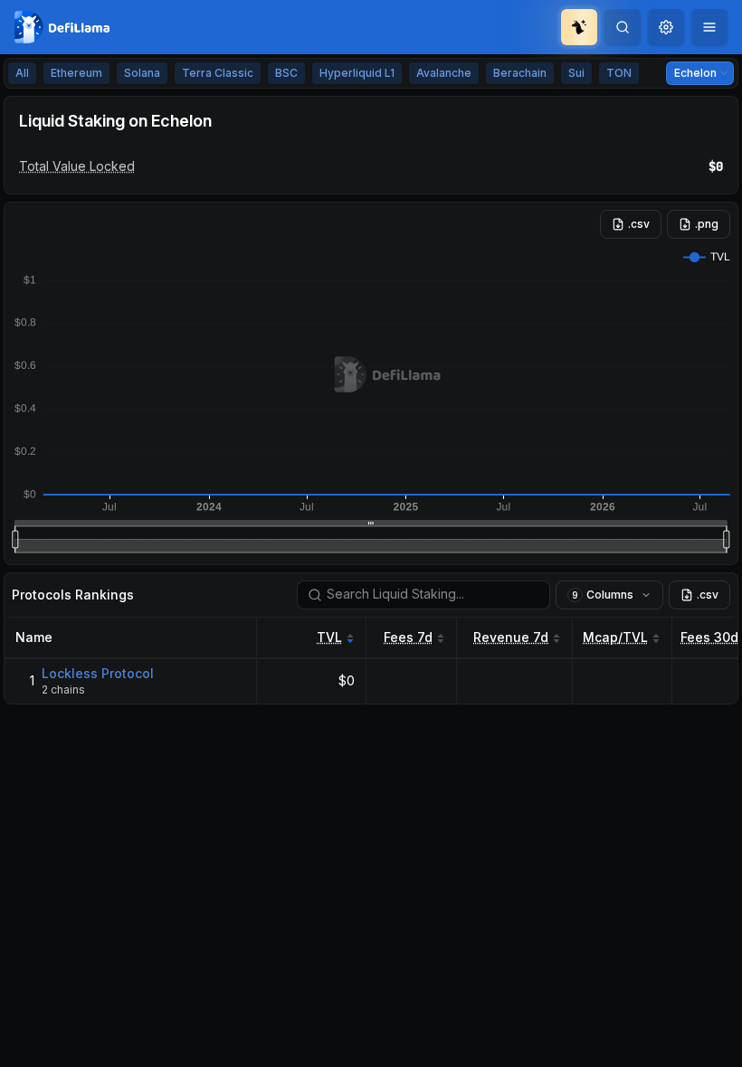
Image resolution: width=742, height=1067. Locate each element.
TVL (329, 637)
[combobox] (666, 27)
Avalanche (443, 73)
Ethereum (76, 73)
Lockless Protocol (98, 673)
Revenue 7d (510, 637)
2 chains (63, 689)
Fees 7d (408, 637)
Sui (576, 73)
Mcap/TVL (615, 637)
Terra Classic (217, 73)
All (22, 73)
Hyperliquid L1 (357, 73)
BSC (286, 73)
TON (619, 73)
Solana (142, 73)
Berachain (520, 73)
